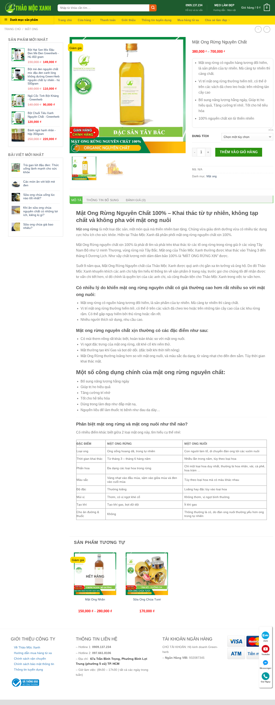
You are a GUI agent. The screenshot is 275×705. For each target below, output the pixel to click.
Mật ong (31, 29)
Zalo (265, 641)
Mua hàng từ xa (188, 20)
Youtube (265, 654)
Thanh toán (108, 20)
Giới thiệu (129, 20)
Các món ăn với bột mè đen (39, 183)
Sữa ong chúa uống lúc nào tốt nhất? (39, 196)
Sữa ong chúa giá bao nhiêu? (38, 226)
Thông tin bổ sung (102, 200)
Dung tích (200, 136)
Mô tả (76, 200)
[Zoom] (75, 148)
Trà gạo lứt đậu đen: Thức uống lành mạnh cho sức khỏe (41, 168)
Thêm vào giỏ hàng (239, 152)
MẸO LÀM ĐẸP (224, 5)
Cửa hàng (84, 20)
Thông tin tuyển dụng (156, 20)
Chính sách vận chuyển (30, 658)
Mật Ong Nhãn (95, 599)
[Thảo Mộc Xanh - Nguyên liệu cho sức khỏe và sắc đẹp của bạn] (27, 8)
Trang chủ (65, 20)
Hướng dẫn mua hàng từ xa (33, 653)
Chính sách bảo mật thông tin (34, 664)
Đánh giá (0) (136, 200)
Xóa (270, 130)
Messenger (265, 668)
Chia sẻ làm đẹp (216, 20)
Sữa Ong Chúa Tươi (147, 599)
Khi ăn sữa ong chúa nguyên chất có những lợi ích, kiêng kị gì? (40, 211)
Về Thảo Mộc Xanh (27, 647)
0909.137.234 (194, 5)
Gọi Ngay (265, 681)
